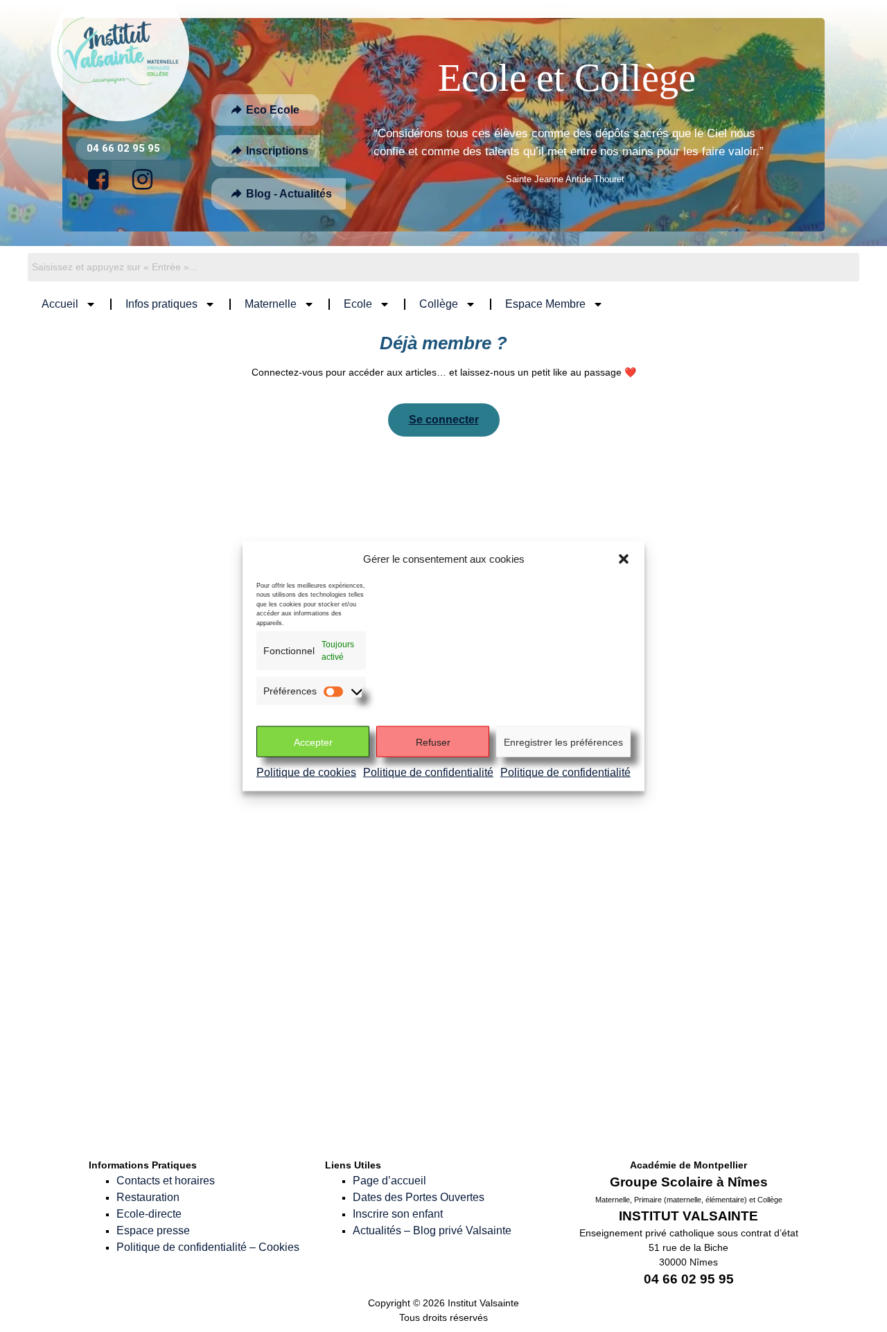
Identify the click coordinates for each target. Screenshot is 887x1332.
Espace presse (153, 1230)
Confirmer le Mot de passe (397, 1011)
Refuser (433, 741)
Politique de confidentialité (428, 772)
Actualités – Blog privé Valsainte (432, 1230)
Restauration (147, 1197)
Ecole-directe (149, 1214)
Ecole (358, 304)
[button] (624, 559)
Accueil (60, 304)
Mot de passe (393, 945)
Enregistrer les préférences (563, 741)
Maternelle (271, 304)
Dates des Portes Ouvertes (418, 1197)
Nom (367, 825)
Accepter (313, 741)
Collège (438, 304)
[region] (443, 124)
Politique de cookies (306, 772)
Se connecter (444, 420)
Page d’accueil (389, 1180)
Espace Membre (545, 304)
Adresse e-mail (392, 885)
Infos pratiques (161, 304)
